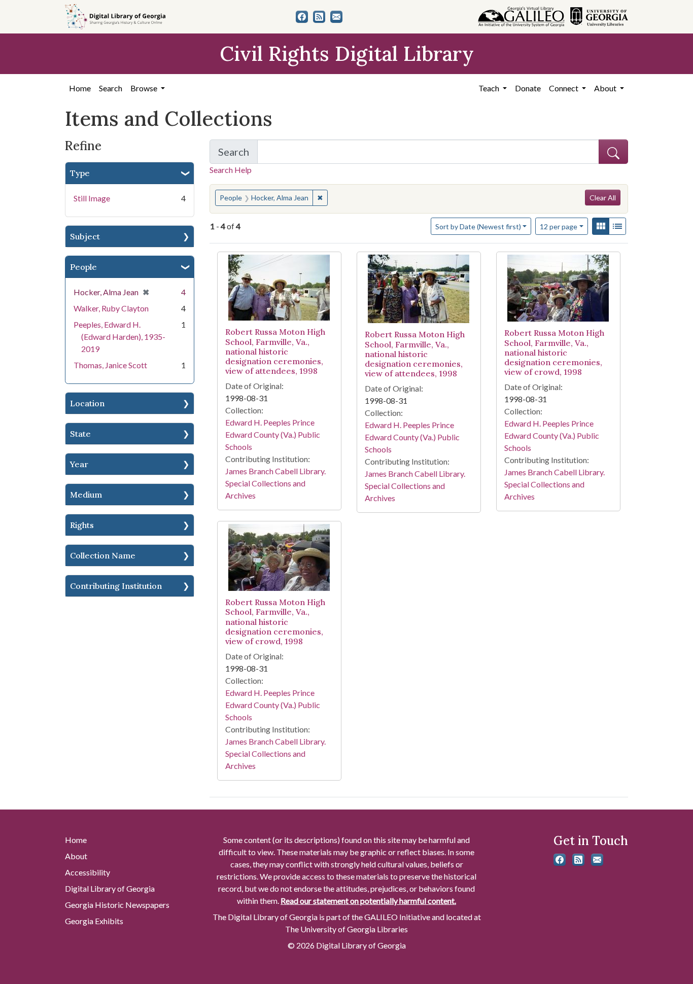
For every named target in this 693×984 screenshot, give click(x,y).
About (76, 856)
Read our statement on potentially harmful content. (368, 900)
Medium (86, 494)
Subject (85, 236)
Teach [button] (489, 88)
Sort (478, 226)
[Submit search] (613, 151)
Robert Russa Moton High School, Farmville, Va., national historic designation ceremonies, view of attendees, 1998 (275, 351)
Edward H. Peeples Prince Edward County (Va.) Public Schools (272, 434)
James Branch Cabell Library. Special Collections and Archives (275, 483)
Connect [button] (564, 88)
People (83, 267)
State (80, 434)
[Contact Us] (336, 17)
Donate (528, 88)
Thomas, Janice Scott (110, 365)
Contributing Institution (116, 586)
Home (80, 88)
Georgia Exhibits (94, 921)
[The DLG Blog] (319, 17)
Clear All (603, 197)
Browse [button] (144, 88)
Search (110, 88)
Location (87, 403)
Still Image (92, 198)
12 (558, 226)
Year (79, 464)
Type (80, 173)
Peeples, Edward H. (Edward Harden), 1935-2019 (119, 337)
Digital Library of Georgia (110, 888)
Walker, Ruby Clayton (111, 308)
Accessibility (87, 872)
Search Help (231, 169)
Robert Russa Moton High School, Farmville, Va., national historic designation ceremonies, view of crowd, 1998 (554, 352)
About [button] (606, 88)
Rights (82, 525)
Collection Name (102, 555)
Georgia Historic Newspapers (117, 904)
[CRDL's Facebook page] (302, 17)
